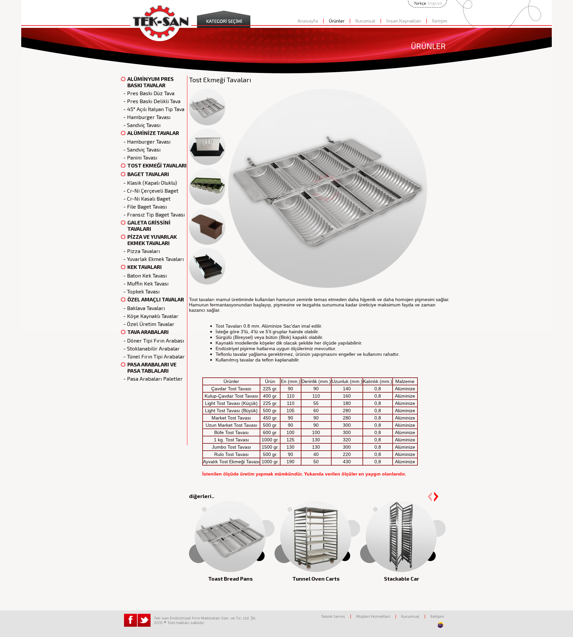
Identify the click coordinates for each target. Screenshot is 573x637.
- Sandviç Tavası (140, 125)
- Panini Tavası (139, 157)
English (435, 3)
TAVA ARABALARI (148, 332)
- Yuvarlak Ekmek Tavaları (152, 259)
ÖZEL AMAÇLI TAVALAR (155, 299)
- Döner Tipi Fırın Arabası (152, 340)
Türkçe (420, 3)
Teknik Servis (333, 616)
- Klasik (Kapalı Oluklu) (149, 182)
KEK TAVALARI (144, 267)
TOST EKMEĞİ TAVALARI (157, 165)
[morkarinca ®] (430, 625)
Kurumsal (365, 21)
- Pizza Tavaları (140, 251)
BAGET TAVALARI (148, 174)
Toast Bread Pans (230, 578)
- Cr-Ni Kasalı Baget (145, 198)
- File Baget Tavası (144, 206)
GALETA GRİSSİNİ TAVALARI (148, 225)
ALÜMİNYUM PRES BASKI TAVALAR (150, 82)
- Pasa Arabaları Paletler (152, 378)
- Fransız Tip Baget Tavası (153, 214)
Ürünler (337, 21)
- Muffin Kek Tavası (144, 283)
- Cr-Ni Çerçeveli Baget (149, 190)
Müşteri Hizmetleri (373, 616)
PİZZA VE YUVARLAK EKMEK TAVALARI (152, 239)
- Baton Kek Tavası (144, 275)
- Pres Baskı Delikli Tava (150, 101)
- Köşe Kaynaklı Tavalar (149, 316)
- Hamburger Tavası (145, 117)
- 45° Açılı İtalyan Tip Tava (152, 109)
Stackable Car (401, 578)
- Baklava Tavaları (143, 308)
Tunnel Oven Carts (316, 578)
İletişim (439, 21)
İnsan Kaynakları (403, 21)
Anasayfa (307, 21)
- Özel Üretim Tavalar (147, 324)
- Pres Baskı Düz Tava (147, 93)
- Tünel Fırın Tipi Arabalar (153, 356)
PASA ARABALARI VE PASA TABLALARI (151, 367)
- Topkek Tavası (140, 291)
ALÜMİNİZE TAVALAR (153, 133)
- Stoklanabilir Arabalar (150, 348)
